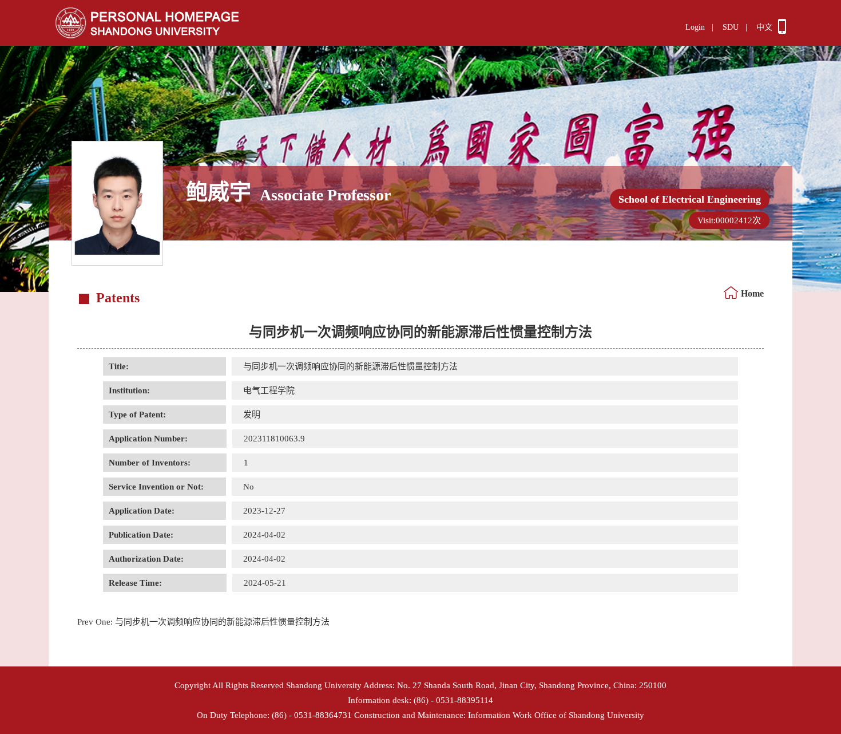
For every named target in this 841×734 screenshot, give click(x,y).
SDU (731, 27)
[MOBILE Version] (782, 30)
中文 (764, 27)
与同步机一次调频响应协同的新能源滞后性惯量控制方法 (203, 621)
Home (752, 293)
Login (695, 27)
